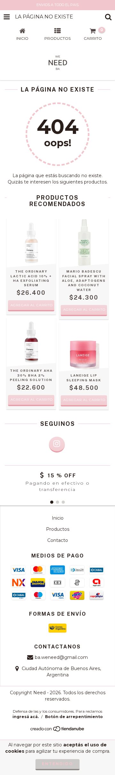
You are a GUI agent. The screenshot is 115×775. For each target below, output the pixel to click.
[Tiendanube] (58, 730)
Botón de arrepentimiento (74, 716)
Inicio (58, 518)
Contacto (57, 540)
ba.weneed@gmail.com (61, 657)
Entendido (57, 763)
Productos (57, 529)
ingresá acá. (25, 716)
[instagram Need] (57, 445)
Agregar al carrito (84, 400)
